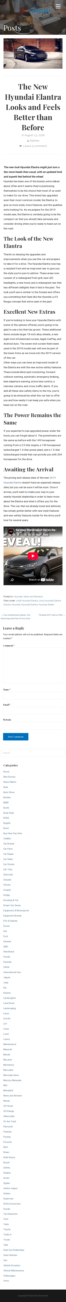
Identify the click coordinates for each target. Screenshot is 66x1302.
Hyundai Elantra (29, 604)
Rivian (6, 1152)
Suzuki (6, 1209)
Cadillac (7, 838)
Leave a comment (35, 146)
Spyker (6, 1183)
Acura (6, 771)
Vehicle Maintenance (13, 1270)
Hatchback (8, 951)
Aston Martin (9, 782)
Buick (6, 828)
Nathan (34, 140)
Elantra (7, 604)
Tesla (6, 1224)
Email (6, 704)
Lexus (6, 1013)
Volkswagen (9, 1276)
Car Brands (8, 843)
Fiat (5, 931)
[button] (58, 7)
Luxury (6, 1039)
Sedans (7, 1173)
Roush (6, 1162)
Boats (6, 808)
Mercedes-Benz (11, 1075)
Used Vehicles (10, 1255)
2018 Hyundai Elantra (27, 600)
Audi (5, 787)
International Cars (12, 972)
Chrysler (7, 880)
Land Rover (9, 1003)
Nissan (6, 1101)
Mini (5, 1085)
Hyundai (18, 596)
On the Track (9, 1121)
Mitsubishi (8, 1090)
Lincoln (6, 1018)
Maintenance (9, 1044)
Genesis (7, 941)
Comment (8, 645)
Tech (5, 1219)
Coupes (7, 890)
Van (5, 1260)
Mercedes (8, 1070)
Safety (6, 1167)
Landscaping (9, 1008)
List (5, 1023)
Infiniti (6, 967)
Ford (5, 936)
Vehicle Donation (11, 1265)
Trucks (6, 1239)
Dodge (6, 895)
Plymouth (8, 1126)
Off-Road (8, 1106)
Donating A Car (10, 900)
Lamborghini (9, 998)
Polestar (7, 1132)
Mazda (6, 1054)
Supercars (8, 1198)
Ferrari (6, 926)
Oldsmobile (8, 1116)
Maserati (7, 1049)
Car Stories (8, 864)
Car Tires (7, 869)
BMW (6, 802)
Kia (4, 988)
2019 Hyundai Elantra (50, 600)
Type (5, 1245)
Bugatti (6, 823)
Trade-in (7, 1234)
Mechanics (8, 1065)
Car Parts (8, 849)
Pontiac (7, 1137)
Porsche (7, 1142)
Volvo (6, 1281)
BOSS (6, 818)
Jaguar (6, 977)
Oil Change (8, 1111)
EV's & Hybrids (10, 921)
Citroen (7, 885)
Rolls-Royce (9, 1157)
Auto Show (9, 792)
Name (7, 689)
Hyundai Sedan (46, 604)
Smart (6, 1178)
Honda (6, 957)
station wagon (10, 1188)
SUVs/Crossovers (12, 1204)
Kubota (7, 993)
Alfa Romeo (9, 777)
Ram (5, 1147)
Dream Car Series (12, 905)
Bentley (7, 797)
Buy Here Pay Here (12, 833)
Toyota (6, 1229)
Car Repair (8, 854)
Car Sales (8, 859)
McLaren (7, 1060)
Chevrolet (8, 874)
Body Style (8, 813)
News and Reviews (33, 596)
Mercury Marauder (12, 1080)
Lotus (6, 1029)
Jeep (5, 982)
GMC (5, 946)
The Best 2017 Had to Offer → (52, 615)
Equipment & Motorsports (16, 910)
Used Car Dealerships (13, 1250)
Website (7, 719)
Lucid (6, 1034)
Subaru (6, 1193)
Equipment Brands (12, 915)
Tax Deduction (10, 1214)
